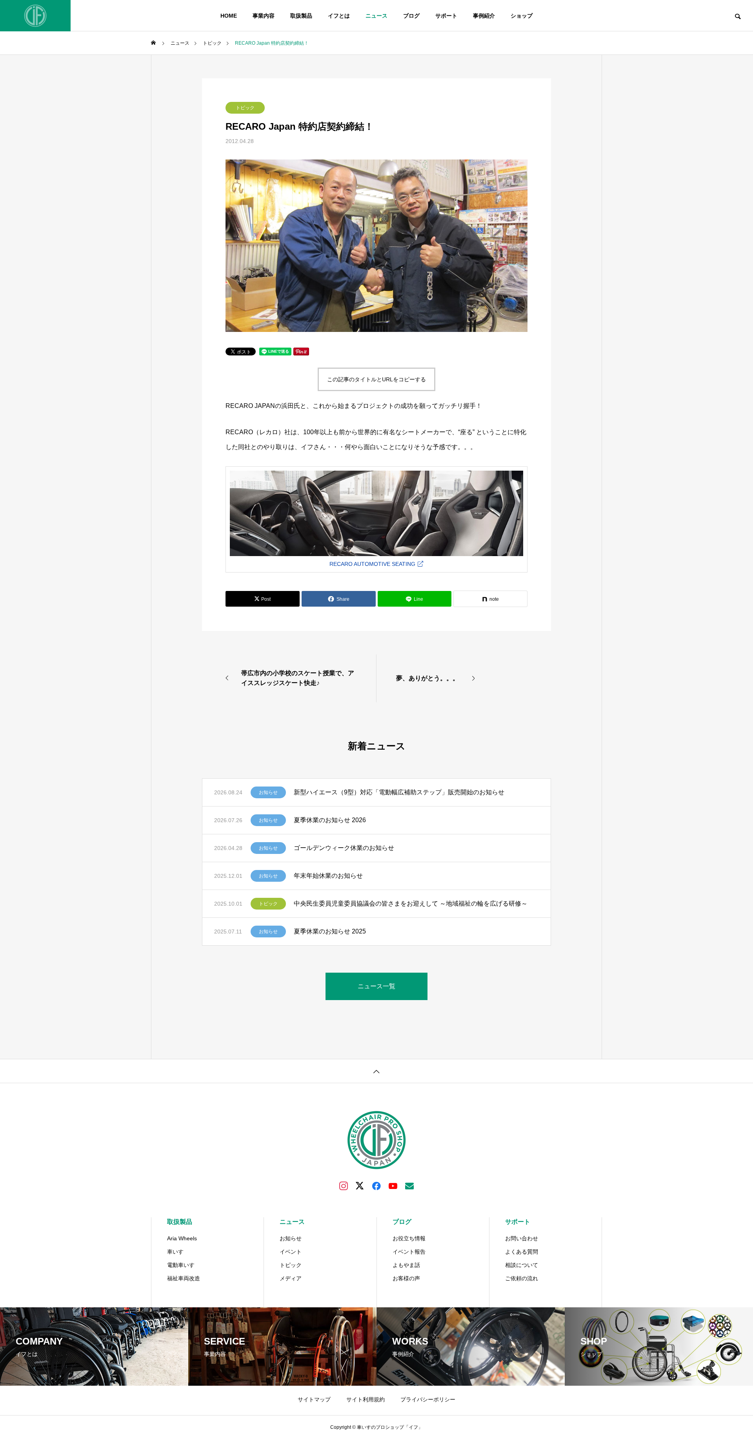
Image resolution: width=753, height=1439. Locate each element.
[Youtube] (393, 1185)
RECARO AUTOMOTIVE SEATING (373, 564)
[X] (360, 1185)
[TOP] (376, 1071)
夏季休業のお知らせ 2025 (330, 931)
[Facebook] (376, 1185)
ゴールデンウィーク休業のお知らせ (344, 848)
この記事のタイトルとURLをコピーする (376, 379)
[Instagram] (343, 1185)
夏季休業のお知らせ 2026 (330, 820)
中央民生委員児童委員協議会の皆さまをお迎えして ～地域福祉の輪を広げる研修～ (410, 903)
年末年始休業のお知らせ (328, 875)
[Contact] (409, 1185)
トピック (245, 108)
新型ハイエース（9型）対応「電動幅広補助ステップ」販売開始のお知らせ (399, 792)
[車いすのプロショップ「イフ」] (35, 15)
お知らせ (268, 792)
